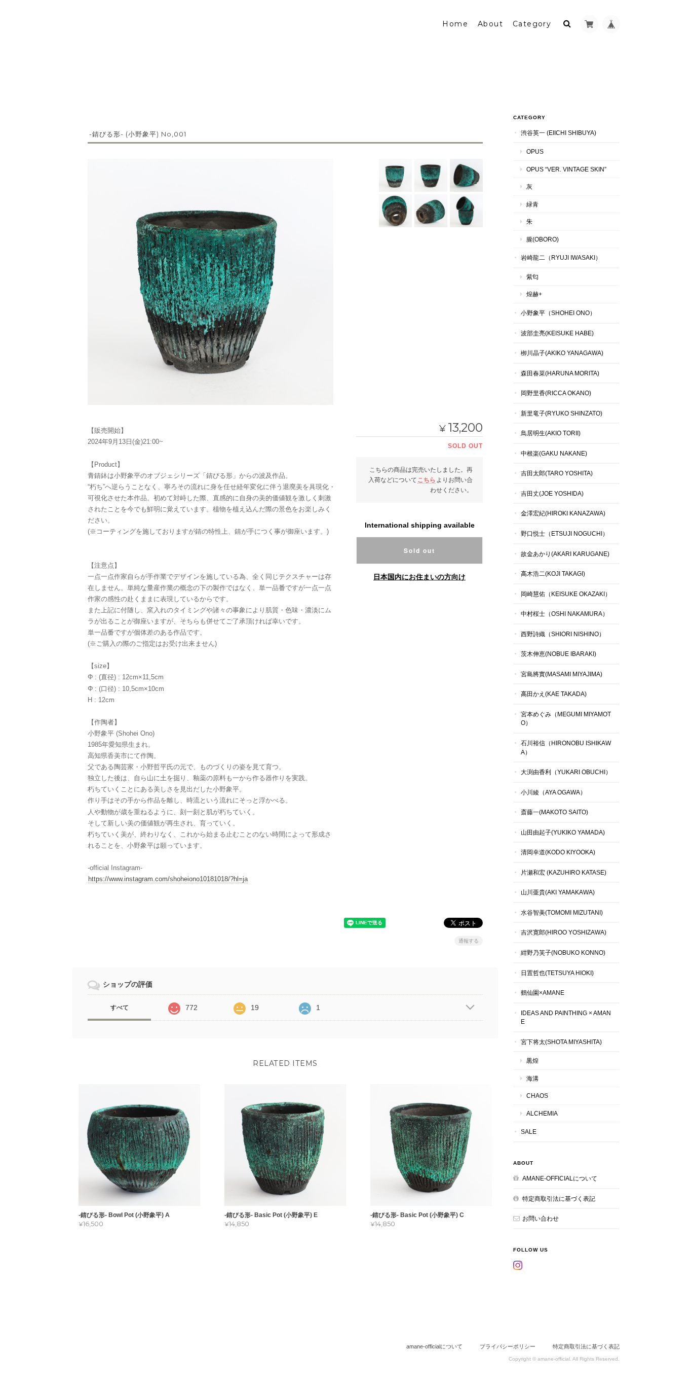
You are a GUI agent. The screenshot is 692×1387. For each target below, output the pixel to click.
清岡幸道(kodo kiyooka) (558, 852)
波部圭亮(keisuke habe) (557, 333)
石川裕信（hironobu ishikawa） (566, 747)
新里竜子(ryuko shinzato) (561, 413)
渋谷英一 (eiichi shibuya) (558, 132)
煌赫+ (534, 294)
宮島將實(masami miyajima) (561, 674)
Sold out (419, 550)
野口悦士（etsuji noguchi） (564, 533)
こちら (426, 479)
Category (532, 23)
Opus (535, 151)
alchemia (542, 1113)
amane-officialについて (559, 1178)
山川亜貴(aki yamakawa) (558, 892)
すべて (119, 1007)
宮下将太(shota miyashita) (561, 1041)
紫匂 (532, 276)
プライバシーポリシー (507, 1346)
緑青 (532, 204)
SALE (528, 1131)
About (490, 23)
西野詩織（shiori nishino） (563, 634)
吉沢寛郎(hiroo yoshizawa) (563, 932)
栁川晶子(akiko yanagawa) (562, 353)
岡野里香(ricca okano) (556, 393)
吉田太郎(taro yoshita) (557, 473)
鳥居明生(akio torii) (551, 433)
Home (455, 23)
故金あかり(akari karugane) (565, 553)
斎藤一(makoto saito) (554, 812)
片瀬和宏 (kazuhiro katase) (563, 872)
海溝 (532, 1078)
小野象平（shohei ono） (558, 312)
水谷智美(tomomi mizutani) (562, 912)
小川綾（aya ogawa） (553, 792)
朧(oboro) (542, 239)
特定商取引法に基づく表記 (558, 1198)
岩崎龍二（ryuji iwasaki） (561, 257)
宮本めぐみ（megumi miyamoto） (566, 718)
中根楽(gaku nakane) (554, 453)
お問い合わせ (540, 1218)
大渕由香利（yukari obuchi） (566, 772)
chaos (537, 1095)
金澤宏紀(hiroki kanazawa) (563, 513)
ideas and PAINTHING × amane (566, 1017)
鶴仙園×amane (542, 992)
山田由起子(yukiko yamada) (563, 832)
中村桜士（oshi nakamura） (564, 613)
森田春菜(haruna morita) (560, 373)
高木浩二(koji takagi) (553, 573)
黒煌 (532, 1060)
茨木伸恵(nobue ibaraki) (558, 653)
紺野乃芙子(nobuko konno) (563, 952)
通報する (468, 941)
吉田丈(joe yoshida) (552, 493)
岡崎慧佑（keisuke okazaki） (566, 594)
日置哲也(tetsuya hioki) (557, 972)
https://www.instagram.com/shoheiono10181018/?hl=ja (168, 879)
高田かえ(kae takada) (554, 693)
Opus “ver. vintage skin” (566, 169)
